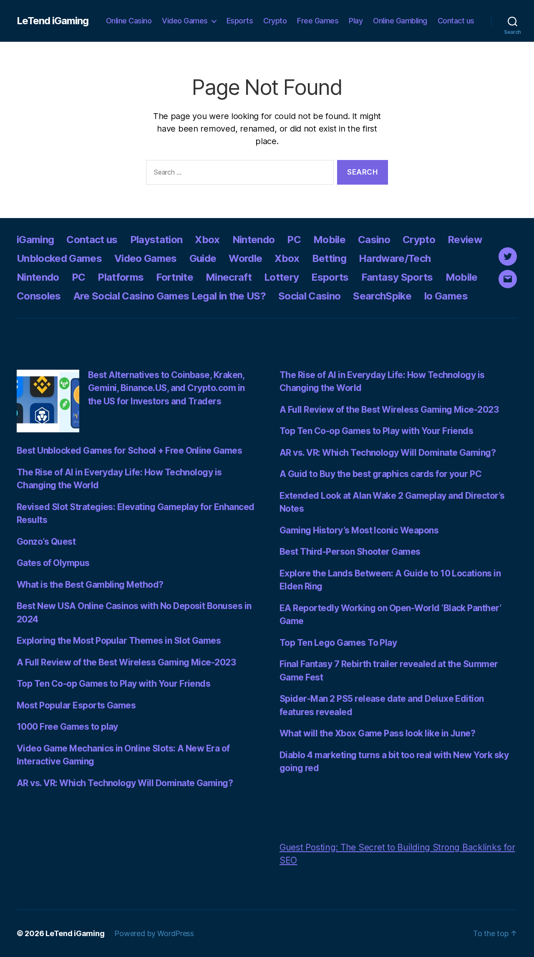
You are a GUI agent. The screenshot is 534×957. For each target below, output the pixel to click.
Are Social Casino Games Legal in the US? (169, 296)
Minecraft (229, 277)
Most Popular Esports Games (76, 705)
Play (356, 20)
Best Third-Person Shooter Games (350, 551)
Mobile (329, 240)
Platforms (121, 277)
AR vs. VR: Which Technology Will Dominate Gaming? (125, 783)
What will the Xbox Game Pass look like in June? (377, 733)
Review (465, 240)
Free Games (317, 20)
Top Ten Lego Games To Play (338, 642)
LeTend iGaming (52, 21)
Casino (374, 240)
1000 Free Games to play (67, 726)
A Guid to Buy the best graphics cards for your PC (380, 474)
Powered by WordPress (154, 933)
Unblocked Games (59, 258)
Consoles (39, 296)
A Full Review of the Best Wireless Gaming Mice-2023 (126, 662)
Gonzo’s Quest (46, 541)
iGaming (35, 240)
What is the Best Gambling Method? (90, 584)
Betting (329, 258)
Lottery (281, 277)
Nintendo (253, 240)
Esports (240, 20)
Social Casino (309, 296)
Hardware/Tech (395, 258)
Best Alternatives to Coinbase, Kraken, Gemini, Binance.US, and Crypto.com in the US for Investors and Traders (166, 388)
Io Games (446, 296)
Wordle (245, 258)
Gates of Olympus (53, 563)
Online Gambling (400, 20)
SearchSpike (382, 296)
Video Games (185, 20)
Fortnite (174, 277)
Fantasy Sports (397, 277)
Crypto (275, 20)
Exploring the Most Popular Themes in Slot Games (119, 640)
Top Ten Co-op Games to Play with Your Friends (113, 683)
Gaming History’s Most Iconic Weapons (359, 530)
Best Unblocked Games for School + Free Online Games (129, 450)
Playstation (156, 240)
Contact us (456, 20)
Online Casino (129, 20)
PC (294, 240)
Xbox (207, 240)
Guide (203, 258)
